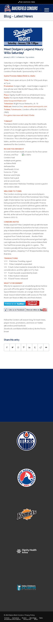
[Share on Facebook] (7, 347)
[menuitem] (39, 9)
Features (21, 57)
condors (31, 57)
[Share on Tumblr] (35, 347)
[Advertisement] (26, 395)
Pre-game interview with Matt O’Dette (19, 115)
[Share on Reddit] (40, 347)
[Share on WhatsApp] (18, 347)
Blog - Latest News (18, 16)
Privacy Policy (30, 615)
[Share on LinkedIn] (29, 347)
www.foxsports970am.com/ (15, 100)
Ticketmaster (16, 109)
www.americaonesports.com (35, 106)
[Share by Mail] (46, 347)
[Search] (39, 9)
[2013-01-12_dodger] (23, 37)
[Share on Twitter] (12, 347)
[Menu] (45, 9)
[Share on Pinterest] (23, 347)
